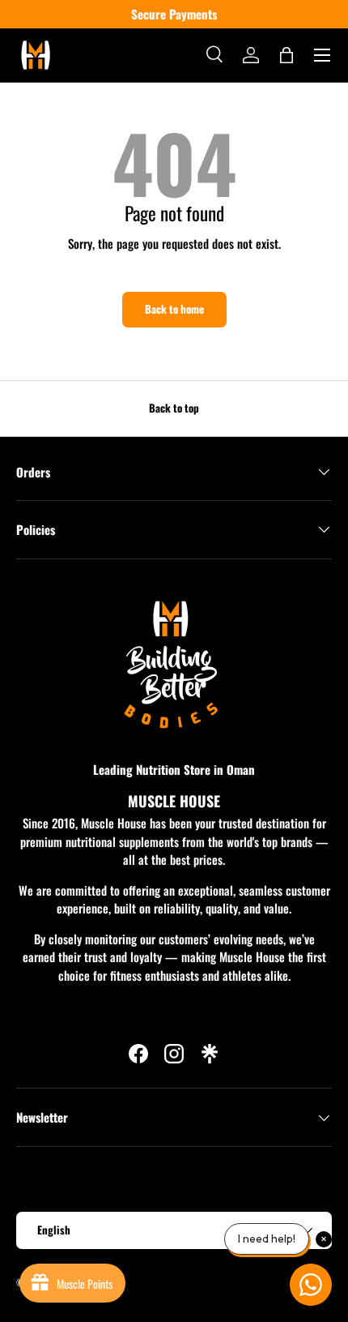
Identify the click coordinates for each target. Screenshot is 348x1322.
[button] (286, 55)
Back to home (174, 309)
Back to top (174, 408)
